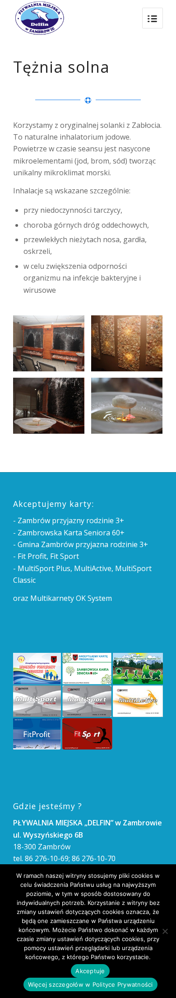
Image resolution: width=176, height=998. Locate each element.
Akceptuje (90, 971)
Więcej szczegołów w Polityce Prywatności (90, 984)
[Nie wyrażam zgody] (164, 931)
